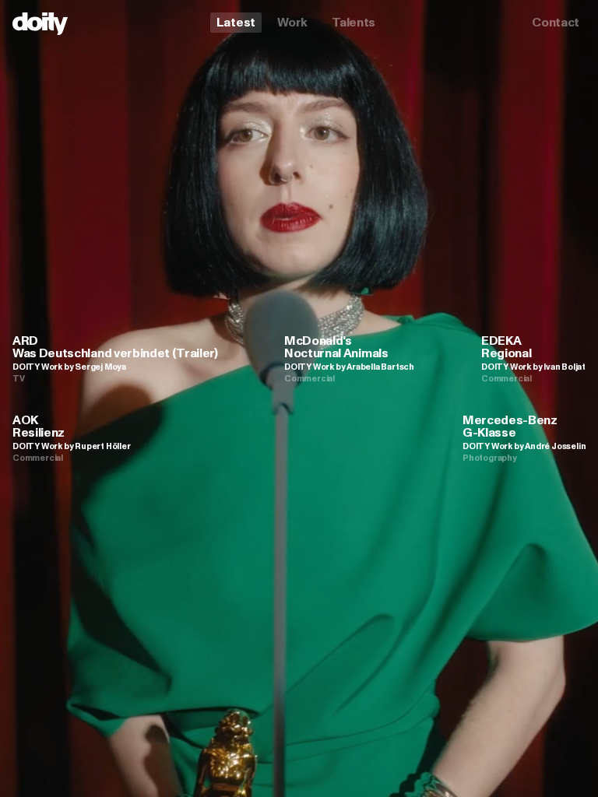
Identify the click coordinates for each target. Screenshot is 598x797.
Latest (235, 22)
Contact (555, 22)
